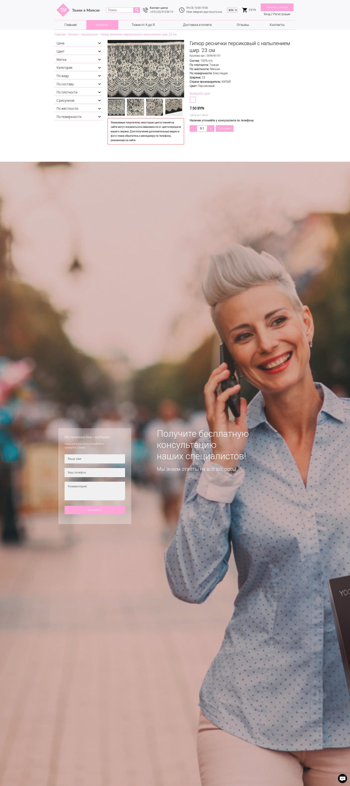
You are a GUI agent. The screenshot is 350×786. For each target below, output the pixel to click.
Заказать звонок (277, 7)
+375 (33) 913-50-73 (161, 11)
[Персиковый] (192, 99)
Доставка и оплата (197, 25)
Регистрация (281, 14)
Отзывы (243, 25)
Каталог (102, 25)
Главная (71, 25)
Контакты (277, 25)
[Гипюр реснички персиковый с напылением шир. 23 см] (146, 68)
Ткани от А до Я (143, 25)
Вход (267, 14)
